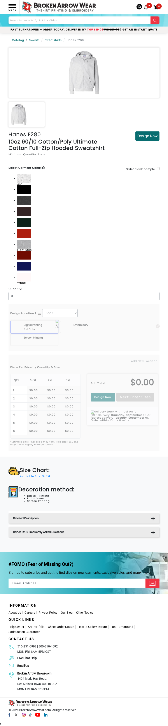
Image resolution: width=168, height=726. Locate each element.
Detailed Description (26, 518)
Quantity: (15, 289)
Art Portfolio (36, 627)
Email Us (23, 665)
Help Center (16, 627)
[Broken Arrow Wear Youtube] (37, 714)
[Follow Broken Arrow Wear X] (16, 714)
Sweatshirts (53, 40)
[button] (146, 7)
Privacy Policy (47, 612)
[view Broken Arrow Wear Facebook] (9, 714)
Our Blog (67, 612)
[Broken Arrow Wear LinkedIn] (45, 714)
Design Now (147, 135)
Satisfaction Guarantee (24, 632)
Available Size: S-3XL (35, 476)
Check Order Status (61, 627)
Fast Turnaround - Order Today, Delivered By (64, 29)
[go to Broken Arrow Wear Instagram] (24, 714)
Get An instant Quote (140, 29)
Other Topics (84, 612)
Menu (12, 10)
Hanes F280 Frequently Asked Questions (38, 532)
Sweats (34, 40)
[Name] (152, 583)
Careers (29, 612)
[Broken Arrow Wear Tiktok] (30, 714)
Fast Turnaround (121, 627)
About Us (15, 612)
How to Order (87, 627)
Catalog (18, 40)
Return (102, 627)
